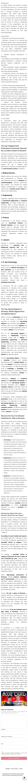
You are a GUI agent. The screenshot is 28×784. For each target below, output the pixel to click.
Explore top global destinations (15, 775)
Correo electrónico (7, 736)
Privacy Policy (14, 768)
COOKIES (7, 768)
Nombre (3, 729)
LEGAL (21, 768)
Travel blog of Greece (7, 773)
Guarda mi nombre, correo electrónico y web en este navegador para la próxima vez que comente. (14, 753)
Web (2, 743)
